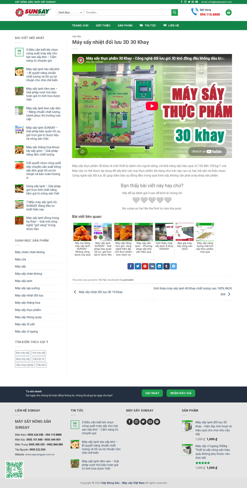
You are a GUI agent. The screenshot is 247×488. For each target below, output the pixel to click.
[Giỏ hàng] (229, 12)
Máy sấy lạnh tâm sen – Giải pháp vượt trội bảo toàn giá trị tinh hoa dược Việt (43, 94)
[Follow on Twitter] (189, 2)
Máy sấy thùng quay (28, 317)
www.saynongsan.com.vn (39, 454)
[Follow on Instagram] (185, 2)
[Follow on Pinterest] (157, 422)
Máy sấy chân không (28, 273)
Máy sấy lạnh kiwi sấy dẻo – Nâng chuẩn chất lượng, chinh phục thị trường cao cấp (43, 113)
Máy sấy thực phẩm (28, 310)
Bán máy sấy (22, 352)
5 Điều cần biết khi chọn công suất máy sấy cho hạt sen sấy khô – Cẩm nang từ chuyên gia (42, 55)
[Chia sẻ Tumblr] (166, 266)
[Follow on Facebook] (181, 2)
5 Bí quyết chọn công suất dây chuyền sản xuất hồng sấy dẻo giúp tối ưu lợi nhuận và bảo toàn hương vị (43, 170)
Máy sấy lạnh (23, 281)
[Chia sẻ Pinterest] (145, 266)
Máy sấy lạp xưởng (27, 288)
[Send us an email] (193, 2)
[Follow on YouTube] (196, 2)
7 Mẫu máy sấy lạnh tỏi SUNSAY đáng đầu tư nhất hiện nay (41, 205)
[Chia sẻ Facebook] (130, 266)
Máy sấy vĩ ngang (26, 331)
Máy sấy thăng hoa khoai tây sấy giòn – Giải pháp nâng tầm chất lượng (42, 150)
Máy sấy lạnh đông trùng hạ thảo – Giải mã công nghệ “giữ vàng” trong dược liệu (42, 223)
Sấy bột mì (38, 359)
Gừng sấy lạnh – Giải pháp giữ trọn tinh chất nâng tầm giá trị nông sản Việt (43, 189)
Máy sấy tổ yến (25, 324)
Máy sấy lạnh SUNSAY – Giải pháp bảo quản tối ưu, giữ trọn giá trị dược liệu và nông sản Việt (43, 133)
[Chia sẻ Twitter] (138, 266)
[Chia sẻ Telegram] (173, 266)
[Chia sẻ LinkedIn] (159, 266)
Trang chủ (80, 25)
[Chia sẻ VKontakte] (152, 266)
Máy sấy (20, 266)
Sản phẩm (125, 25)
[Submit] (174, 12)
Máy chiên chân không (30, 252)
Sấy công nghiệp (25, 365)
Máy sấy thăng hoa (27, 302)
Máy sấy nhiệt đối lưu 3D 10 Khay (100, 292)
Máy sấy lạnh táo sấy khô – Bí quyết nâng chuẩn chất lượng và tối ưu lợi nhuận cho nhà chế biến (42, 74)
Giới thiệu (103, 25)
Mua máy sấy (23, 359)
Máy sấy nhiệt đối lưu (29, 295)
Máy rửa (20, 259)
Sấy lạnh (41, 365)
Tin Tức (76, 36)
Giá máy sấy (39, 352)
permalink (128, 280)
